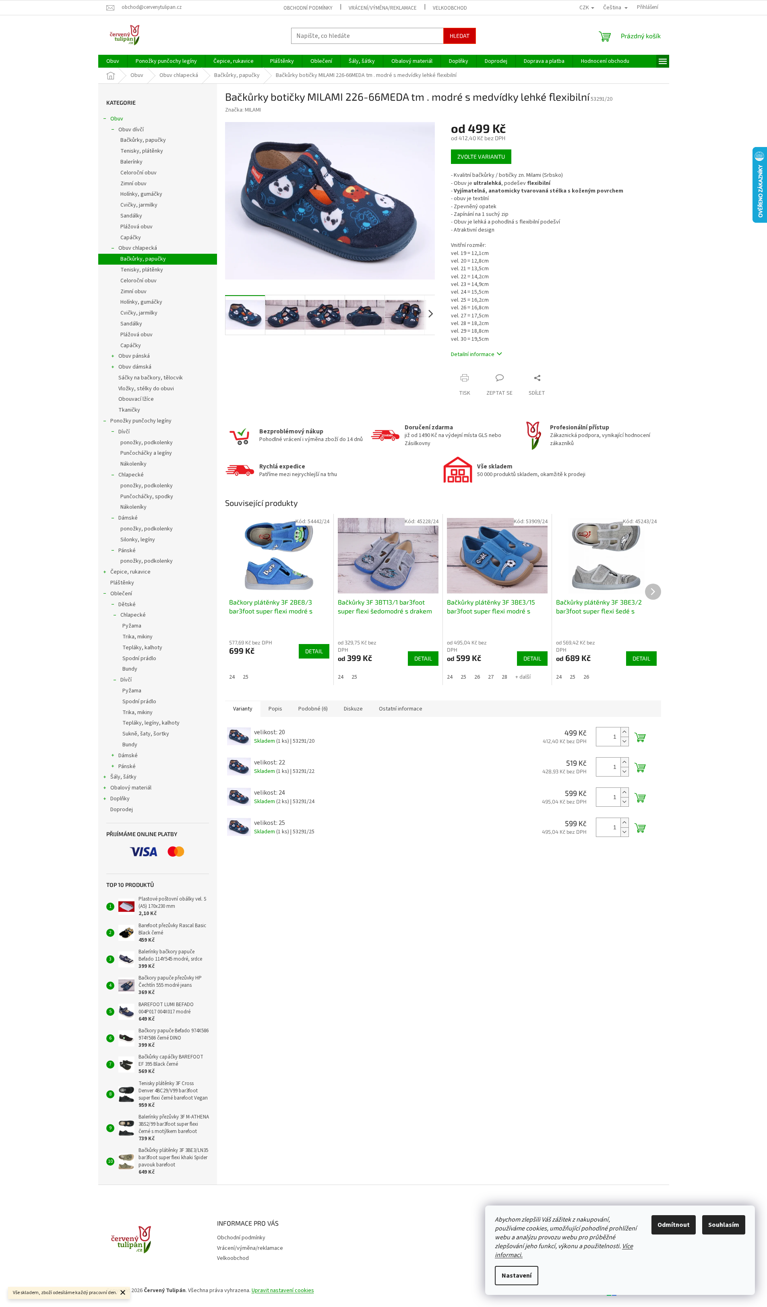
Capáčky (130, 238)
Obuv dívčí (131, 130)
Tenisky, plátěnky (141, 151)
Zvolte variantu (481, 156)
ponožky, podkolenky (146, 443)
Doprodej (121, 810)
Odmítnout (673, 1224)
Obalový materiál (130, 788)
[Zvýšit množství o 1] (624, 732)
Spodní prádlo (139, 659)
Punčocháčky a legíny (146, 453)
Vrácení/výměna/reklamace (383, 8)
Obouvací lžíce (136, 399)
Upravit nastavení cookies (283, 1290)
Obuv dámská (134, 367)
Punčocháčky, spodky (146, 497)
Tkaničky (129, 410)
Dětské (127, 605)
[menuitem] (112, 61)
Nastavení (516, 1275)
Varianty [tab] (242, 709)
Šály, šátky (123, 777)
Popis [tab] (275, 709)
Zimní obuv (133, 184)
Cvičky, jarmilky (138, 205)
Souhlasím (723, 1224)
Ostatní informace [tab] (400, 709)
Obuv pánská (134, 356)
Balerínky (131, 162)
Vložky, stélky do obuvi (146, 389)
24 (232, 677)
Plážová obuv (136, 227)
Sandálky (131, 216)
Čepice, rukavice (130, 572)
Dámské (128, 518)
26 (477, 677)
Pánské (127, 551)
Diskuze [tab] (353, 709)
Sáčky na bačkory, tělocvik (150, 378)
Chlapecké (131, 475)
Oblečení (121, 594)
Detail (314, 651)
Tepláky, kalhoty (142, 648)
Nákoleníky (133, 464)
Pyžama (131, 626)
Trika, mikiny (137, 637)
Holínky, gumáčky (141, 194)
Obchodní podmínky (308, 8)
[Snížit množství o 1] (624, 741)
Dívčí (124, 432)
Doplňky (120, 799)
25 (245, 677)
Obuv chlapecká (137, 248)
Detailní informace (472, 354)
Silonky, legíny (137, 540)
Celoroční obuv (138, 173)
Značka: (243, 110)
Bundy (129, 669)
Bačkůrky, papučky (143, 140)
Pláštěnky (122, 583)
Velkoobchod (450, 8)
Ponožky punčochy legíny (141, 421)
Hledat (459, 35)
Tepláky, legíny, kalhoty (151, 723)
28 (504, 677)
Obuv (116, 119)
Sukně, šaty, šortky (145, 734)
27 (491, 677)
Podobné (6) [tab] (313, 709)
